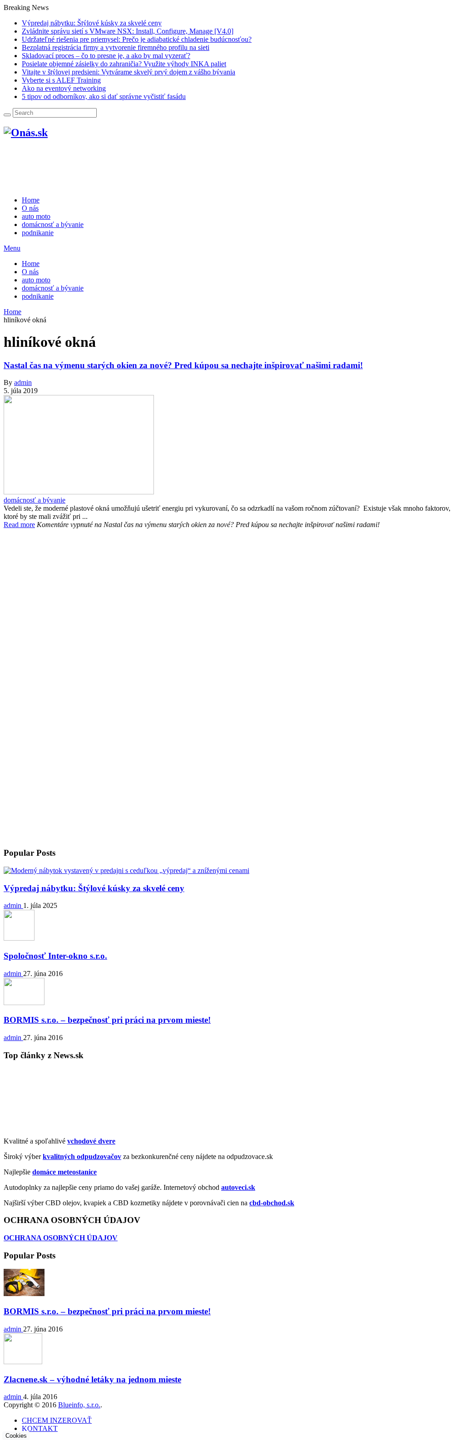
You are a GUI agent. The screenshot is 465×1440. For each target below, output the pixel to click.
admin (23, 382)
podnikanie (38, 296)
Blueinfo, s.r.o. (79, 1405)
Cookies (16, 1435)
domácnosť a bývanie (53, 288)
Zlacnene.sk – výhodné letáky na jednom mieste (92, 1379)
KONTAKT (40, 1428)
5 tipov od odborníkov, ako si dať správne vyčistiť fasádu (104, 96)
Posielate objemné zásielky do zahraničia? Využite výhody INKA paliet (124, 64)
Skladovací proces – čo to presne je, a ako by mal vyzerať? (106, 55)
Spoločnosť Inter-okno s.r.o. (55, 956)
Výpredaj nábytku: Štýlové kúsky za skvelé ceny (92, 23)
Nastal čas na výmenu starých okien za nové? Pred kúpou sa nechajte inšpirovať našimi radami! (183, 365)
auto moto (36, 280)
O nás (30, 272)
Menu (12, 248)
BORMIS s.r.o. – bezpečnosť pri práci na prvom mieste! (107, 1020)
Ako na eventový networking (64, 88)
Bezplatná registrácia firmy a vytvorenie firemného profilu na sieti (115, 47)
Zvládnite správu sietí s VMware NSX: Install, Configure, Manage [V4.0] (127, 31)
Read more (19, 524)
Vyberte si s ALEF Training (61, 80)
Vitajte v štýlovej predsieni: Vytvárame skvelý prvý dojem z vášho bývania (128, 72)
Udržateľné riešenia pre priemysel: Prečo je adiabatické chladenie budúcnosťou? (137, 39)
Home (31, 263)
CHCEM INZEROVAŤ (57, 1420)
